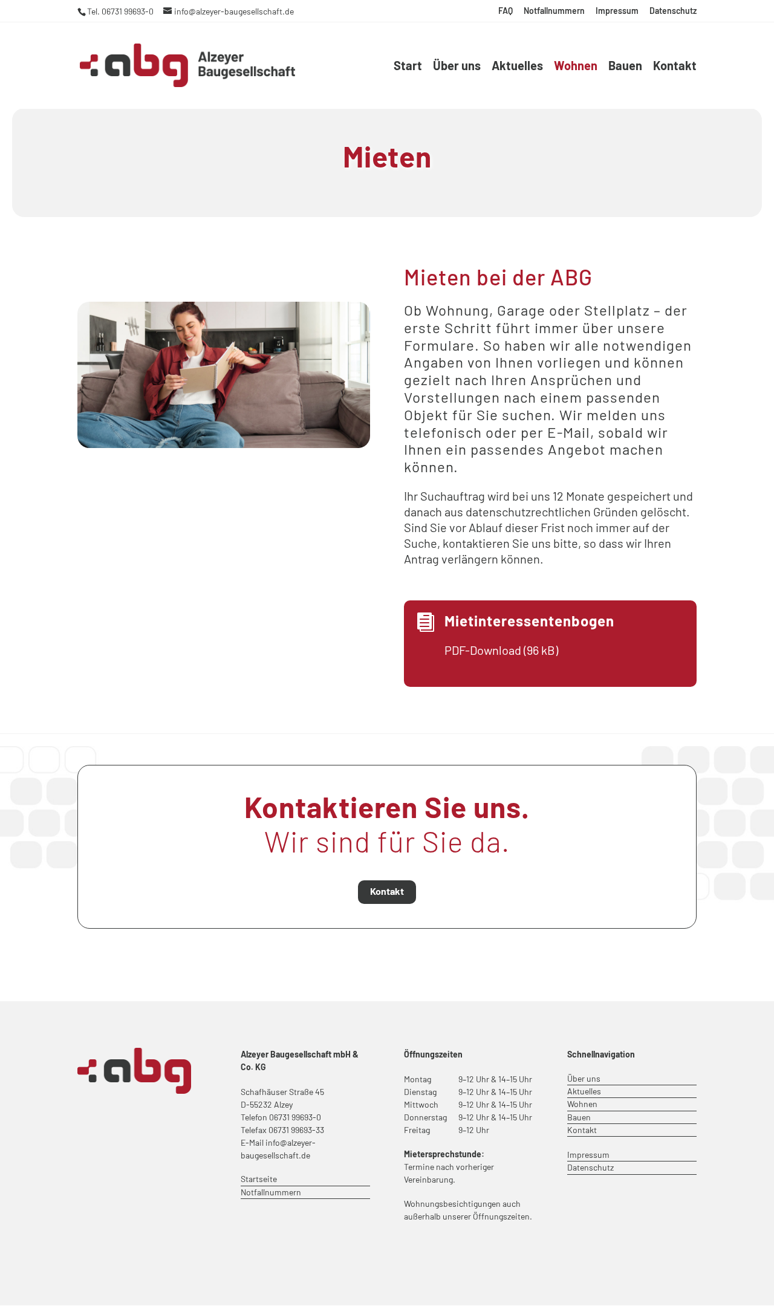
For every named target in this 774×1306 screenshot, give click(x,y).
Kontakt (675, 67)
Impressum (617, 11)
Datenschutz (673, 11)
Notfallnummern (554, 11)
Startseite (259, 1179)
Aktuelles (517, 67)
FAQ (505, 11)
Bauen (625, 67)
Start (408, 67)
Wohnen (575, 67)
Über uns (457, 67)
